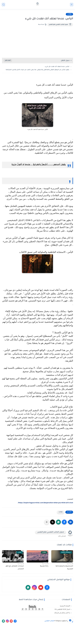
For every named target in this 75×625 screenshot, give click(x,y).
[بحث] (3, 4)
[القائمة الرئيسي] (71, 4)
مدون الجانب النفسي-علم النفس (58, 24)
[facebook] (47, 587)
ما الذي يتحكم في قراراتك (62, 612)
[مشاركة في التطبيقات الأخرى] (46, 522)
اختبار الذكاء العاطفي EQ (62, 609)
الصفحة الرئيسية (65, 606)
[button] (64, 522)
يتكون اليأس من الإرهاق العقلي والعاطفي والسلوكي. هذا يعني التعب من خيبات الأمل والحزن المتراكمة (37, 70)
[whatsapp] (28, 587)
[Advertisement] (37, 41)
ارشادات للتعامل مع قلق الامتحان (15, 567)
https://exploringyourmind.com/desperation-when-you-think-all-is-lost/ (45, 503)
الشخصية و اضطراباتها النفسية (64, 567)
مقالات (69, 14)
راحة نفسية (44, 566)
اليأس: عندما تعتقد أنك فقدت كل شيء (57, 66)
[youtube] (40, 587)
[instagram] (34, 587)
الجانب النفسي (49, 621)
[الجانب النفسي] (37, 4)
